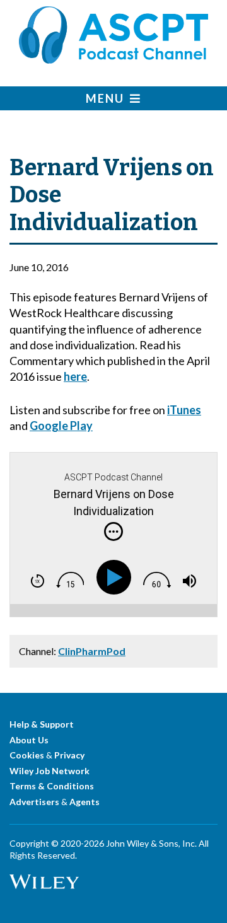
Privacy (69, 755)
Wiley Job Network (49, 770)
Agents (84, 801)
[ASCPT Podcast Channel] (113, 59)
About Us (29, 739)
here (75, 376)
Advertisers (34, 801)
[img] (113, 531)
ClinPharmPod (91, 651)
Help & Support (41, 724)
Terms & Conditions (51, 786)
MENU (108, 98)
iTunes (184, 410)
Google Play (61, 425)
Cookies (26, 755)
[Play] (116, 578)
